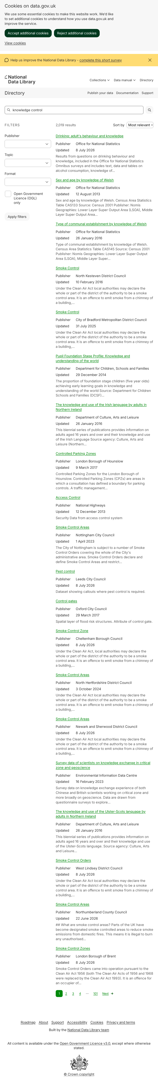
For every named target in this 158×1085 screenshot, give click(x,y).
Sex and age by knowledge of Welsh (85, 180)
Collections (98, 80)
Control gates (66, 601)
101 (95, 993)
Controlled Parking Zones (76, 454)
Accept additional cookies (28, 33)
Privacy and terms (121, 1022)
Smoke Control (67, 268)
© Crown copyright (79, 1074)
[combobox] (28, 144)
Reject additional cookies (77, 33)
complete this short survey (100, 60)
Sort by (118, 125)
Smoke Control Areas (72, 527)
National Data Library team (88, 1030)
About (43, 1022)
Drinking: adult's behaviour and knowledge (89, 136)
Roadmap (28, 1022)
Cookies (96, 1022)
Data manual (123, 80)
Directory (146, 80)
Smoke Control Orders (73, 860)
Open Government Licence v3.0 (85, 1043)
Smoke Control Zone (72, 631)
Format (10, 174)
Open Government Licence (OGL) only (28, 198)
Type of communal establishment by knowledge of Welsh (101, 224)
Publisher (12, 136)
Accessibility (77, 1022)
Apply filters (17, 217)
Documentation (127, 93)
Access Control (68, 497)
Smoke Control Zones (73, 948)
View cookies (15, 43)
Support (147, 93)
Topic (9, 155)
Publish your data (100, 93)
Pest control (65, 571)
